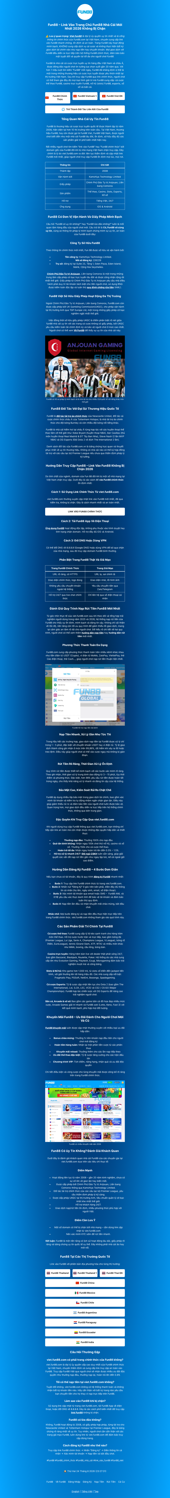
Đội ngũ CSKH (89, 853)
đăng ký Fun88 (102, 876)
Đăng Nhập (74, 1481)
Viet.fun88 (76, 36)
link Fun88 (77, 1412)
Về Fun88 (79, 330)
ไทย (96, 1491)
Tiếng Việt (86, 1491)
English (75, 1491)
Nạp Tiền (99, 1481)
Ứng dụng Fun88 (54, 528)
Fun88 (49, 1481)
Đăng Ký (87, 1481)
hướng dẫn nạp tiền (93, 632)
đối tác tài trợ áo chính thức (71, 416)
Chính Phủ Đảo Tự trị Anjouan (63, 274)
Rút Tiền (111, 1481)
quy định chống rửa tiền (100, 287)
